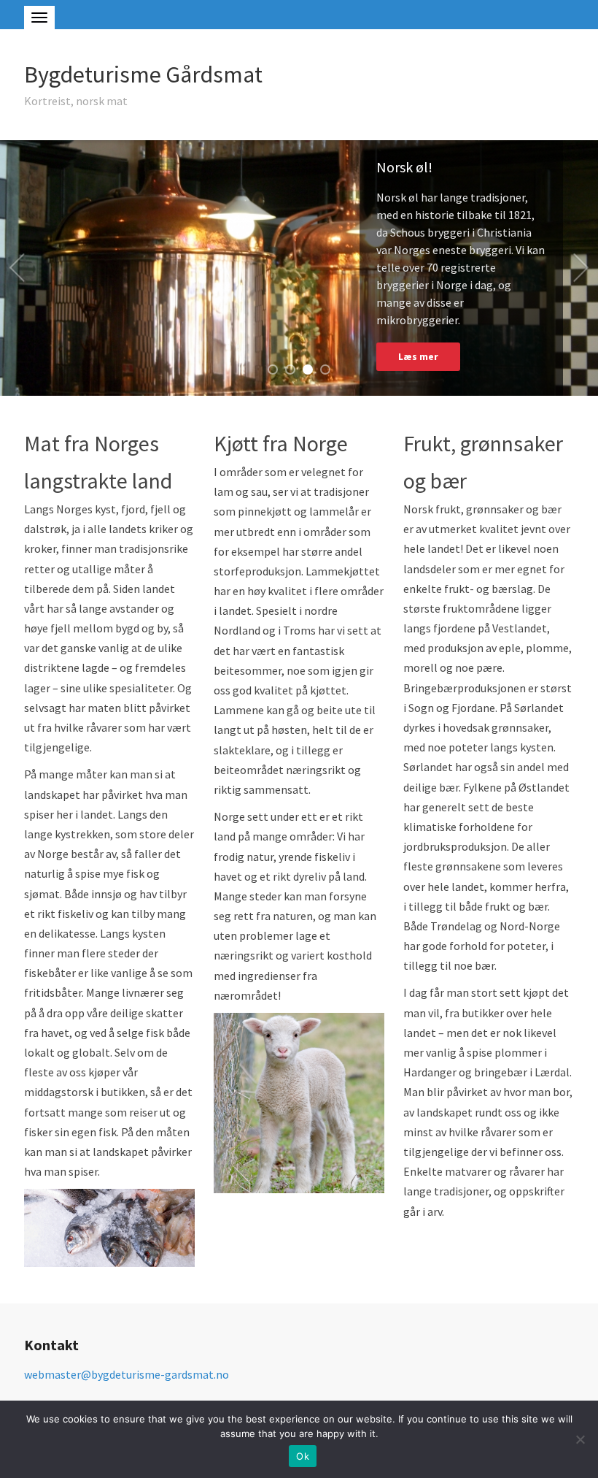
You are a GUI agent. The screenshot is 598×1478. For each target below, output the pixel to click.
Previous (17, 268)
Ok (302, 1456)
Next (581, 268)
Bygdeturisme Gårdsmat (143, 74)
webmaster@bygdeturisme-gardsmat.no (126, 1374)
